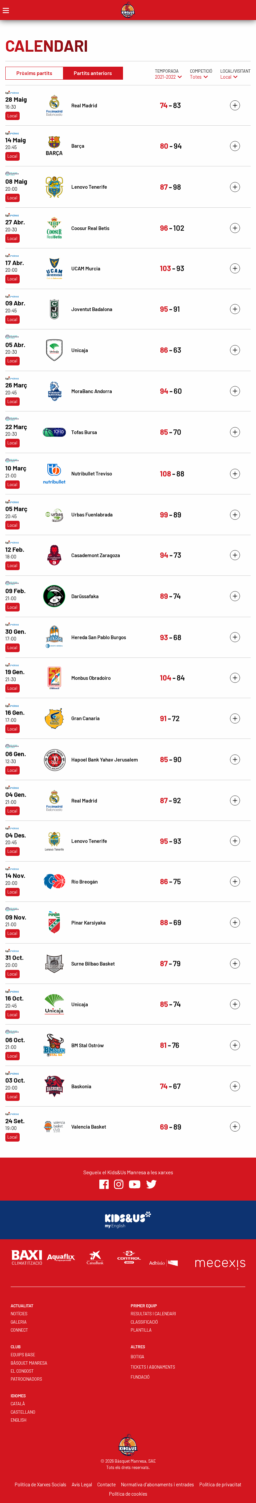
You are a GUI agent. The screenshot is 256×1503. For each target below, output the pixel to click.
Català (18, 1403)
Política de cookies (128, 1494)
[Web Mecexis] (220, 1263)
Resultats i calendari (153, 1313)
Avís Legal (82, 1484)
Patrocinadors (26, 1379)
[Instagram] (118, 1184)
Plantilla (141, 1330)
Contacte (106, 1484)
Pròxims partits (34, 73)
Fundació (140, 1377)
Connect (19, 1330)
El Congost (22, 1371)
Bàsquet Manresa (29, 1363)
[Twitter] (151, 1184)
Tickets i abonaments (153, 1367)
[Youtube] (135, 1184)
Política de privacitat (220, 1484)
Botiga (137, 1356)
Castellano (23, 1412)
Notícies (19, 1313)
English (18, 1420)
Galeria (19, 1322)
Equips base (23, 1354)
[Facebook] (104, 1184)
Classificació (144, 1322)
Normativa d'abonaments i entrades (157, 1484)
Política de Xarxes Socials (40, 1484)
